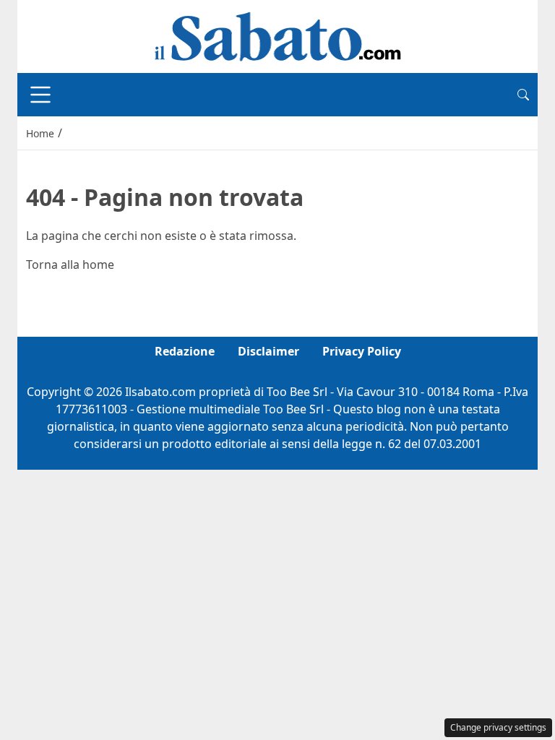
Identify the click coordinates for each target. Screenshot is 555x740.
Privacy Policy (361, 351)
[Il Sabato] (277, 35)
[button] (523, 94)
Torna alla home (70, 264)
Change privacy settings (498, 727)
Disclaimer (268, 351)
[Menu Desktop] (40, 94)
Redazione (185, 351)
